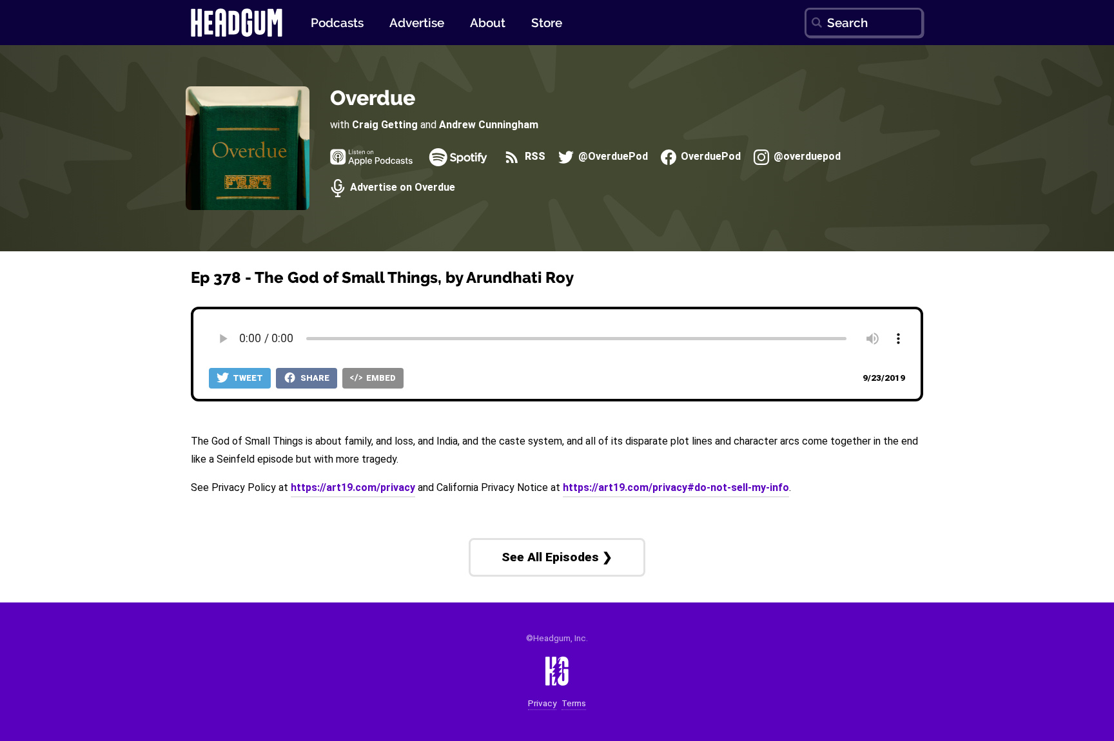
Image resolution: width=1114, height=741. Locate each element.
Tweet (247, 378)
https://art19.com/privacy (353, 487)
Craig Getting (385, 125)
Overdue (372, 98)
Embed (380, 378)
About (487, 22)
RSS (533, 157)
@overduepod (806, 157)
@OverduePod (612, 157)
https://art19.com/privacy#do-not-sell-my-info (676, 487)
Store (546, 22)
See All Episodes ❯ (557, 557)
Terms (574, 703)
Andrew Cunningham (488, 125)
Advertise (416, 22)
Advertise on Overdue (401, 188)
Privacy (542, 703)
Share (313, 378)
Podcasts (337, 22)
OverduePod (709, 157)
